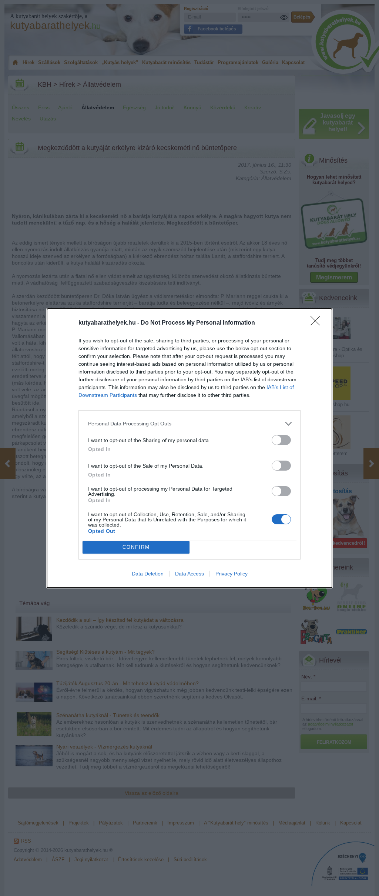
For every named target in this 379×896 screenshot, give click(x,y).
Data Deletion (148, 574)
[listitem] (189, 424)
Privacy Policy (231, 574)
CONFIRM (136, 547)
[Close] (318, 323)
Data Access (189, 574)
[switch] (281, 440)
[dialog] (189, 448)
